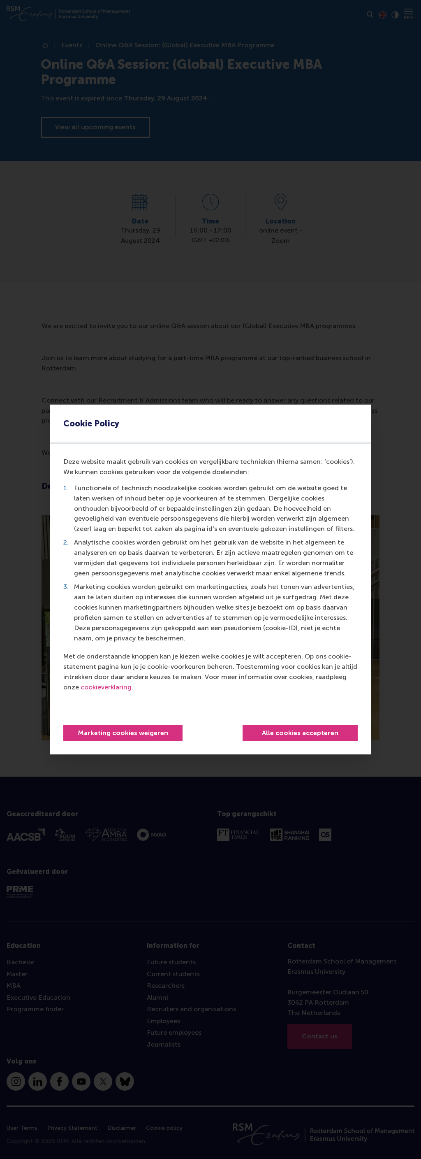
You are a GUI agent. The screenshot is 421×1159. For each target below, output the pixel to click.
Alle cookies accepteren (300, 733)
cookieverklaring (106, 687)
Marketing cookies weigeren (123, 733)
